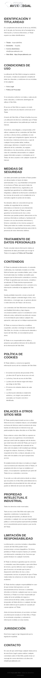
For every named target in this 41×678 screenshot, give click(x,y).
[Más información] (35, 2)
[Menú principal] (35, 6)
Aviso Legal (10, 86)
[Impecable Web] (14, 4)
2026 (8, 672)
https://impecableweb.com (22, 54)
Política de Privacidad (13, 90)
